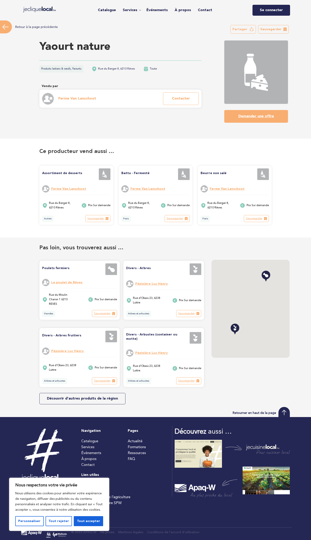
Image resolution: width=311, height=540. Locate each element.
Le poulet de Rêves (66, 282)
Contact (205, 10)
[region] (59, 504)
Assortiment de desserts (62, 173)
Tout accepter (88, 521)
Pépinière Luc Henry (151, 283)
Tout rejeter (58, 521)
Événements (157, 10)
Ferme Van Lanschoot (77, 98)
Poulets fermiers (55, 268)
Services (130, 10)
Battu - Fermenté (135, 173)
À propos (183, 10)
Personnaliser (29, 521)
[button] (131, 10)
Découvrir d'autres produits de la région (82, 398)
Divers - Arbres (138, 268)
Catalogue (107, 10)
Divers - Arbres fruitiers (61, 335)
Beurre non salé (214, 173)
